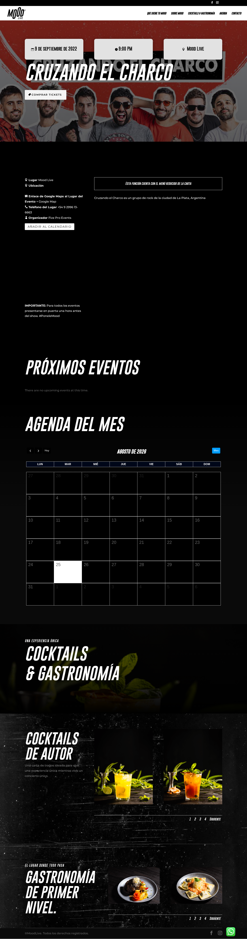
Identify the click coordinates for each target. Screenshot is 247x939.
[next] (38, 451)
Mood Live (195, 48)
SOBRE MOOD (177, 13)
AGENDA (223, 13)
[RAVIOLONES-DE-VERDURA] (196, 902)
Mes (216, 450)
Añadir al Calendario (49, 226)
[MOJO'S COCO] (123, 803)
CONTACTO (236, 13)
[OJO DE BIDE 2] (134, 902)
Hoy (47, 450)
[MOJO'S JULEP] (193, 803)
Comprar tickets (47, 94)
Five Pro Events (59, 218)
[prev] (30, 451)
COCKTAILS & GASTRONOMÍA (201, 13)
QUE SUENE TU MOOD (156, 13)
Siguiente (214, 819)
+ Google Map (46, 201)
